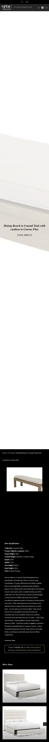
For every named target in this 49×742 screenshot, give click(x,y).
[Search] (22, 1)
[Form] (27, 2)
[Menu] (46, 7)
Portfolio (11, 453)
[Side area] (38, 7)
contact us (18, 647)
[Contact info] (42, 7)
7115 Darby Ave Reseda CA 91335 (22, 7)
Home (4, 453)
